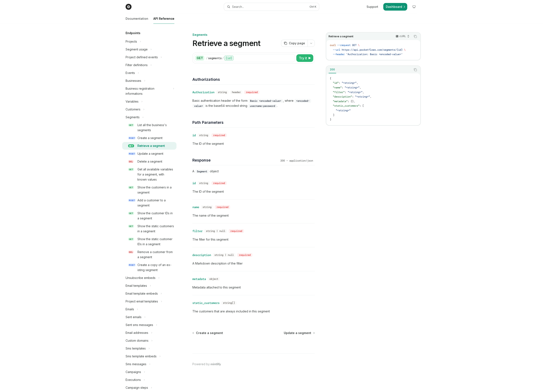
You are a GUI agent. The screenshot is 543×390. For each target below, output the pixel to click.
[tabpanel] (373, 99)
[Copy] (291, 58)
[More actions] (311, 43)
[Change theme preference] (414, 6)
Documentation (137, 18)
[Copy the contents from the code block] (415, 36)
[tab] (332, 69)
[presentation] (152, 207)
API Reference (163, 18)
